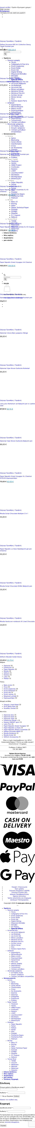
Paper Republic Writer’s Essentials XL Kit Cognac (17, 227)
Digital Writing (16, 921)
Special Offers (17, 80)
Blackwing (14, 984)
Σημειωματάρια (16, 958)
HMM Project (15, 1007)
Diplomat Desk (9, 717)
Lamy (6, 677)
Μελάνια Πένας (16, 939)
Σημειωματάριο (9, 698)
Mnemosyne (15, 1020)
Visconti (14, 1063)
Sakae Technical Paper (19, 1048)
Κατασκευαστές (10, 978)
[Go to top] (17, 905)
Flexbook (14, 1004)
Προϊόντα (7, 908)
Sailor (13, 1046)
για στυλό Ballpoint (18, 83)
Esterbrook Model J (11, 720)
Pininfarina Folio (17, 196)
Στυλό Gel (7, 692)
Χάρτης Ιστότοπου (19, 896)
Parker (13, 1026)
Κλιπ (12, 947)
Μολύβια (14, 925)
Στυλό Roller (15, 917)
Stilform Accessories (11, 737)
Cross (13, 989)
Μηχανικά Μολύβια (18, 923)
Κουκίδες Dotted (10, 708)
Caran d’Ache (15, 985)
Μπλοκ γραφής (16, 963)
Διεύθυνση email (6, 1108)
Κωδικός (3, 1093)
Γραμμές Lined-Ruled (11, 704)
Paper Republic (9, 669)
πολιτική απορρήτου (12, 1122)
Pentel (13, 188)
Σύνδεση (16, 1096)
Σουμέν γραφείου (17, 974)
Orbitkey (10, 1022)
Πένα (5, 687)
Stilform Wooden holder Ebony (11, 657)
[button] (4, 11)
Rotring (13, 1044)
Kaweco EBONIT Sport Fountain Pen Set (14, 82)
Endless (14, 157)
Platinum (14, 1039)
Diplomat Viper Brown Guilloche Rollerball (15, 368)
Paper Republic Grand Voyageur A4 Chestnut (16, 262)
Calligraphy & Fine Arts (19, 914)
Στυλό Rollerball (9, 691)
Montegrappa (16, 1018)
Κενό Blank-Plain (9, 706)
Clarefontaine (16, 987)
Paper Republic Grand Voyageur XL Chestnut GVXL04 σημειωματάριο (16, 477)
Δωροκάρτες (15, 952)
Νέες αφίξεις (8, 1074)
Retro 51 (14, 1042)
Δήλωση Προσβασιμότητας (19, 894)
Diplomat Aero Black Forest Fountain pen (14, 154)
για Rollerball (16, 85)
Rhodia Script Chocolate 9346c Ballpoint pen (16, 586)
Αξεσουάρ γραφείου (14, 971)
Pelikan (6, 678)
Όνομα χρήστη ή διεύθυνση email (12, 1087)
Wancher (14, 1066)
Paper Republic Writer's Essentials (16, 729)
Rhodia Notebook (10, 733)
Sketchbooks (16, 118)
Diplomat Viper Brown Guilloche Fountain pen (16, 297)
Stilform (6, 673)
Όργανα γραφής (13, 910)
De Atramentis (16, 991)
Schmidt (14, 1050)
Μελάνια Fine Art (17, 941)
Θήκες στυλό (16, 956)
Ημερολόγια (15, 960)
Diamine (14, 993)
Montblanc (15, 1017)
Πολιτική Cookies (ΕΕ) (19, 892)
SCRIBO (14, 1052)
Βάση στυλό (8, 685)
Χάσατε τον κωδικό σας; (9, 1100)
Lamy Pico (7, 724)
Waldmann (15, 225)
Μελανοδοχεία (16, 954)
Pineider (14, 192)
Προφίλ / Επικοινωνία (19, 887)
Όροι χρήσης (19, 889)
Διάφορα (10, 951)
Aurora (9, 980)
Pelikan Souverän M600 (12, 731)
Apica (13, 982)
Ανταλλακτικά (12, 930)
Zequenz (14, 1070)
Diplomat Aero (9, 715)
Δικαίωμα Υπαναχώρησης (19, 900)
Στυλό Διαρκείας (9, 689)
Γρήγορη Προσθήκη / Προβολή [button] (10, 41)
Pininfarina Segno (18, 194)
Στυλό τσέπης (9, 694)
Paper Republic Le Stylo (12, 728)
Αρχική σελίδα (5, 7)
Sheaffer (14, 1053)
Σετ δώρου (15, 927)
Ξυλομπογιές (16, 120)
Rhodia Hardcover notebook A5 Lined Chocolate (17, 621)
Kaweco (6, 675)
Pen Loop (14, 962)
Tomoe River (11, 1059)
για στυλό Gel (16, 936)
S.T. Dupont (15, 1055)
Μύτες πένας (16, 945)
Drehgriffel (15, 996)
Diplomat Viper (9, 718)
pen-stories (8, 1077)
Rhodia (6, 671)
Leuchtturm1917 (16, 1015)
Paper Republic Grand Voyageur (15, 726)
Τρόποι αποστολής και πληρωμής (19, 898)
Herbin (13, 1006)
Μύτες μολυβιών (17, 938)
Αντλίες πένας (16, 943)
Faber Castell (12, 1002)
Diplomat (7, 666)
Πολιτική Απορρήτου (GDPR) (19, 891)
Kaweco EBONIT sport (12, 722)
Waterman (15, 229)
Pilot (12, 1031)
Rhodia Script (8, 735)
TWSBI (13, 1061)
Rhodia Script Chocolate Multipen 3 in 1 (14, 513)
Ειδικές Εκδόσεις (10, 1072)
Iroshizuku (14, 1009)
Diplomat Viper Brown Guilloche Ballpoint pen (16, 441)
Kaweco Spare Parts (18, 949)
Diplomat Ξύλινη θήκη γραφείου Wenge (14, 333)
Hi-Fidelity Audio (17, 973)
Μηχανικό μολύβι (10, 696)
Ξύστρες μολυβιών (18, 122)
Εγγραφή (3, 1125)
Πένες (13, 912)
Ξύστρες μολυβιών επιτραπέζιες (22, 976)
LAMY (13, 1013)
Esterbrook (15, 155)
